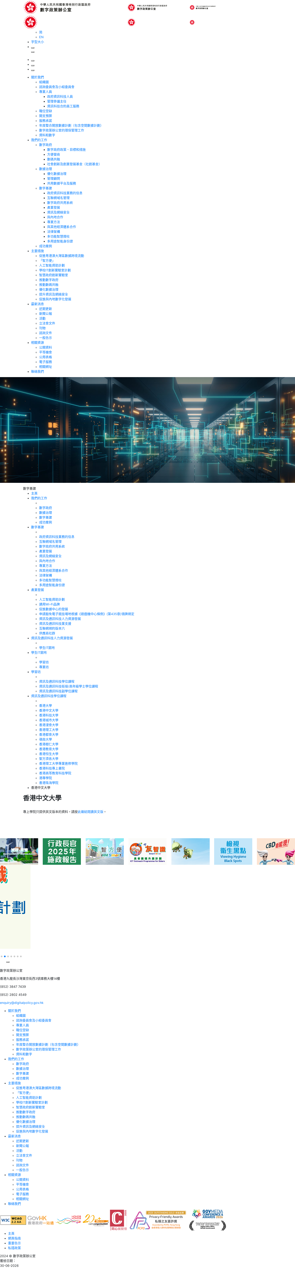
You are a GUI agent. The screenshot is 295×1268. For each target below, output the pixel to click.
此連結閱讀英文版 (90, 812)
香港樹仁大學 (48, 744)
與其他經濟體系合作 (61, 227)
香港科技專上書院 (52, 768)
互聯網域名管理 (58, 198)
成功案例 (45, 246)
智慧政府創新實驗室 (53, 275)
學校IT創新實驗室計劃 (55, 270)
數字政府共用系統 (60, 203)
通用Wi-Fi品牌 (49, 604)
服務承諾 (45, 121)
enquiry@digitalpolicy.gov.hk (22, 1003)
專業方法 (53, 222)
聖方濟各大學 (48, 759)
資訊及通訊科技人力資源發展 (60, 619)
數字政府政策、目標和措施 (66, 150)
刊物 (42, 328)
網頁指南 (14, 1238)
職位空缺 (45, 111)
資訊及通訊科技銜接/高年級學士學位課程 (68, 686)
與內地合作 (55, 217)
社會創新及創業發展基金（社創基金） (74, 164)
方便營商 (53, 154)
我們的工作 (39, 140)
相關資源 (37, 343)
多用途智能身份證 (60, 241)
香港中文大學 (48, 710)
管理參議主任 (56, 101)
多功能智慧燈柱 (58, 236)
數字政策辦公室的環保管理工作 (61, 130)
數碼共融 (53, 159)
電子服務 (45, 362)
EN (41, 37)
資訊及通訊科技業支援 (55, 624)
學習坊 (44, 662)
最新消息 (37, 304)
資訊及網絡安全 (58, 212)
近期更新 (45, 309)
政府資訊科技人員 (60, 96)
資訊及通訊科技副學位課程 (58, 691)
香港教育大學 (48, 749)
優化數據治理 (56, 174)
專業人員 (45, 92)
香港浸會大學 (48, 725)
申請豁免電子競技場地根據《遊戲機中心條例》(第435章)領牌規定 (86, 614)
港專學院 (45, 778)
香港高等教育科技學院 (55, 773)
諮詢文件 (45, 333)
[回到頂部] (2, 966)
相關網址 (45, 367)
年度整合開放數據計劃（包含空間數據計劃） (71, 125)
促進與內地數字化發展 (55, 299)
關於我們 (37, 77)
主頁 (11, 1233)
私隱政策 (14, 1248)
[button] (2, 951)
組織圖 (44, 82)
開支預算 (45, 116)
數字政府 (45, 145)
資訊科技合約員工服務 (63, 106)
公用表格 (45, 357)
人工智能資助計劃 (52, 265)
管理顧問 (53, 178)
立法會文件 (47, 323)
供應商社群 (47, 633)
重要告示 (14, 1243)
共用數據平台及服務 (61, 183)
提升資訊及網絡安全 (53, 294)
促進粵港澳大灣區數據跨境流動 (61, 256)
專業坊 (44, 667)
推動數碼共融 (48, 285)
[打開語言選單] (32, 65)
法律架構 (53, 232)
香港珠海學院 (48, 783)
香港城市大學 (48, 720)
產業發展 (53, 207)
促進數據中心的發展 (53, 609)
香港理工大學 (48, 730)
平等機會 (45, 352)
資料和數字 (47, 135)
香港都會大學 (48, 734)
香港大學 (45, 706)
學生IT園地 (47, 648)
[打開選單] (32, 70)
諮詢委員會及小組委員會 (56, 87)
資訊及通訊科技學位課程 (56, 681)
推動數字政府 (48, 280)
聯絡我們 (37, 371)
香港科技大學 (48, 715)
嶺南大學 (45, 739)
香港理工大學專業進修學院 (58, 763)
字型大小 (37, 42)
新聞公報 (45, 314)
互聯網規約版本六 (52, 628)
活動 (42, 318)
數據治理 (45, 169)
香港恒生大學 (48, 754)
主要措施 (37, 251)
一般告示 (45, 338)
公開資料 (45, 347)
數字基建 (45, 188)
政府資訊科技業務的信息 (64, 193)
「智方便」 (47, 261)
